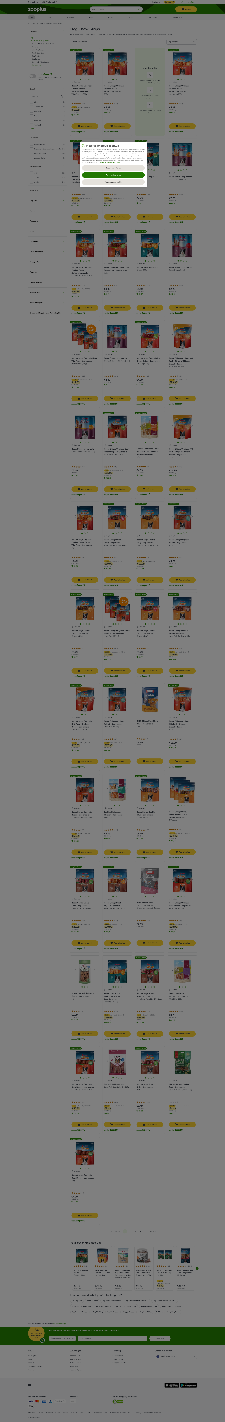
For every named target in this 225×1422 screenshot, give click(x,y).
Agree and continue (113, 175)
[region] (113, 164)
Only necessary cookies (113, 182)
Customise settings (113, 168)
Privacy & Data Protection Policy (109, 162)
